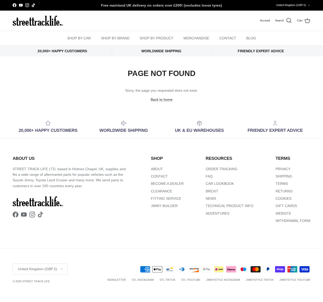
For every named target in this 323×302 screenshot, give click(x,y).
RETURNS (284, 191)
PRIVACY (283, 169)
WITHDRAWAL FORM (293, 221)
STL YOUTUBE (190, 279)
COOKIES (283, 198)
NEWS (211, 198)
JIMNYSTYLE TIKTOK (260, 279)
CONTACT (227, 38)
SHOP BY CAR (79, 38)
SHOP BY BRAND (115, 38)
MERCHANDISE (196, 38)
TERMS (282, 184)
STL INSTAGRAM (143, 279)
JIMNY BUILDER (164, 206)
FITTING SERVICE (166, 198)
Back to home (162, 99)
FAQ (209, 176)
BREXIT (212, 191)
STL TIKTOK (167, 279)
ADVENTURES (217, 213)
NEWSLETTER (116, 279)
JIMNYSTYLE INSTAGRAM (223, 279)
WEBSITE (283, 213)
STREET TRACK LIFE (36, 281)
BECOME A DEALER (167, 184)
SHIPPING (284, 176)
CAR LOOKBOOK (220, 184)
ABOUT (157, 169)
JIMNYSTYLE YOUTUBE (294, 279)
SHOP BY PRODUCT (156, 38)
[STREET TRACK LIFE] (38, 21)
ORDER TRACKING (221, 169)
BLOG (251, 38)
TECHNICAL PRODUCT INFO (229, 206)
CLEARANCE (161, 191)
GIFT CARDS (286, 206)
